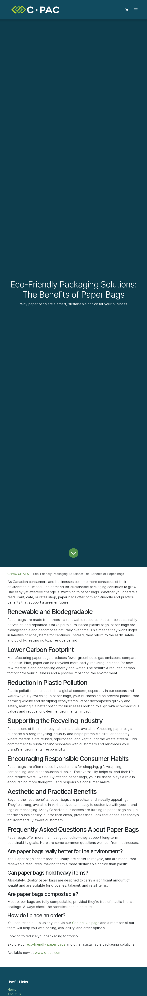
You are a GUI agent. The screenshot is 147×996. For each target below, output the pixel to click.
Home (11, 989)
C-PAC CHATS (18, 574)
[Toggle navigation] (136, 10)
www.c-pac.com (48, 953)
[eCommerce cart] (126, 9)
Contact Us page (85, 923)
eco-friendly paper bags (46, 944)
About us (14, 994)
